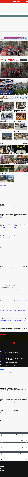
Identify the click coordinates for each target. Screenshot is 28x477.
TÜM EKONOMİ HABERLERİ (25, 368)
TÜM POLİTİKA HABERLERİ (25, 204)
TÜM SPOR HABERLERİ (25, 266)
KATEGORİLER (2, 466)
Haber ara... (4, 1)
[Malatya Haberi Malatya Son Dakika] (16, 1)
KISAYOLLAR (2, 468)
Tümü (26, 442)
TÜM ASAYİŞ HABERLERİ (25, 143)
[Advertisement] (14, 8)
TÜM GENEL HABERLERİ (25, 100)
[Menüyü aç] (1, 1)
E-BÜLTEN (2, 470)
